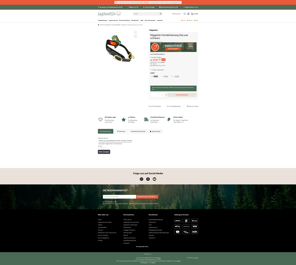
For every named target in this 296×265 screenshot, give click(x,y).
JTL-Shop (195, 257)
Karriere (100, 225)
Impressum (152, 238)
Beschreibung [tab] (106, 131)
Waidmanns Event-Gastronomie (107, 232)
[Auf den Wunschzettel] (135, 36)
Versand (162, 62)
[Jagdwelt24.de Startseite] (109, 13)
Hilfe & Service (127, 219)
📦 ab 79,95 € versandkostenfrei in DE (110, 7)
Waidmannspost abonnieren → (147, 196)
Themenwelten (102, 227)
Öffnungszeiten (127, 232)
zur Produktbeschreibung (157, 54)
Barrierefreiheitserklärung (156, 219)
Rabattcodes (127, 227)
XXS (175, 76)
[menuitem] (150, 20)
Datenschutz (152, 222)
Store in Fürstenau (103, 235)
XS (164, 76)
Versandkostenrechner (129, 240)
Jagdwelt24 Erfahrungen (130, 225)
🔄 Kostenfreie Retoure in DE (168, 7)
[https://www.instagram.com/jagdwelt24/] (141, 179)
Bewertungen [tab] (156, 131)
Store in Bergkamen (103, 238)
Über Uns (100, 230)
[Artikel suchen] (161, 14)
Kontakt (100, 240)
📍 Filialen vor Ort (132, 7)
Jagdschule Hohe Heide (104, 222)
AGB (150, 225)
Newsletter (126, 243)
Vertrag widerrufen (142, 246)
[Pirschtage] (173, 47)
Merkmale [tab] (122, 131)
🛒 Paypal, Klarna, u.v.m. (190, 7)
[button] (188, 14)
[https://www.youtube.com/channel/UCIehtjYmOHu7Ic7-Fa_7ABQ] (154, 179)
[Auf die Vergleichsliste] (135, 32)
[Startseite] (98, 25)
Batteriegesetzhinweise (155, 230)
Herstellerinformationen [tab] (138, 131)
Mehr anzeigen (104, 152)
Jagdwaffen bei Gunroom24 (131, 222)
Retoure (125, 235)
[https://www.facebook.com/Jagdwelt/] (148, 179)
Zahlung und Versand (129, 238)
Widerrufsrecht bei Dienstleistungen (159, 232)
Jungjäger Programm (129, 230)
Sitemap (151, 235)
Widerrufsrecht (153, 227)
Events (100, 219)
